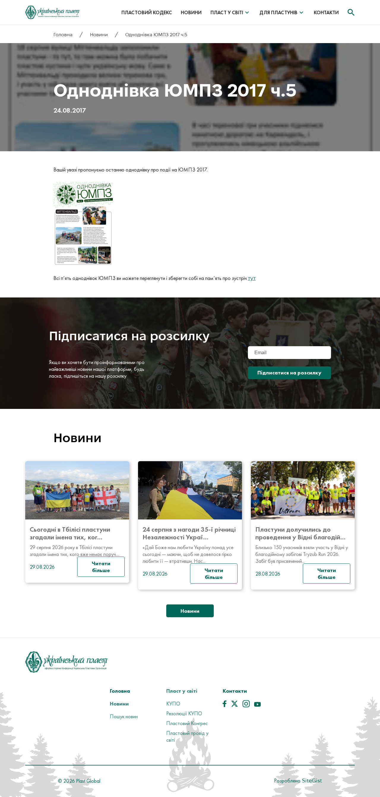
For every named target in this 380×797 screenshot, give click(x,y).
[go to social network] (225, 705)
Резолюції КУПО (184, 713)
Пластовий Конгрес (187, 723)
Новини (191, 12)
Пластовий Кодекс (146, 12)
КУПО (173, 703)
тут (252, 278)
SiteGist (311, 780)
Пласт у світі (226, 12)
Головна (63, 34)
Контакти (326, 12)
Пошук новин (124, 716)
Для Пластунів (278, 12)
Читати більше (101, 567)
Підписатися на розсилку (289, 372)
